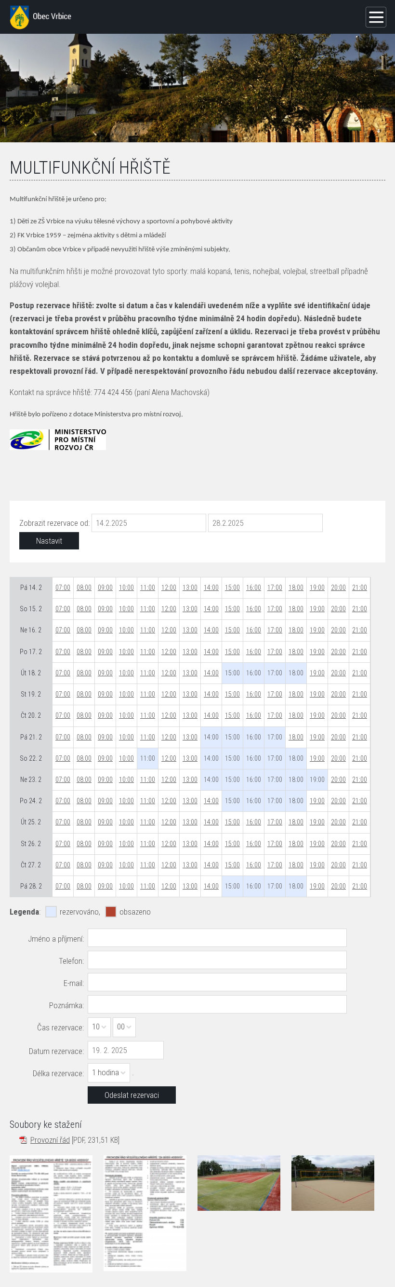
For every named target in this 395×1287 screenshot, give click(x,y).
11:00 (147, 587)
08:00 (84, 587)
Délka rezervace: (58, 1073)
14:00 (211, 587)
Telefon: (71, 961)
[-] (239, 1182)
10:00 (126, 587)
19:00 (317, 587)
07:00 (62, 587)
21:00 (359, 587)
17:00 (274, 587)
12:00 (168, 587)
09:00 (105, 587)
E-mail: (74, 983)
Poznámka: (66, 1005)
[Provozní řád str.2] (145, 1213)
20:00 (338, 587)
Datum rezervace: (56, 1051)
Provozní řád (50, 1140)
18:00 (296, 587)
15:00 (232, 587)
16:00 (253, 587)
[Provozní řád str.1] (51, 1213)
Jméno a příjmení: (56, 939)
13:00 (190, 587)
